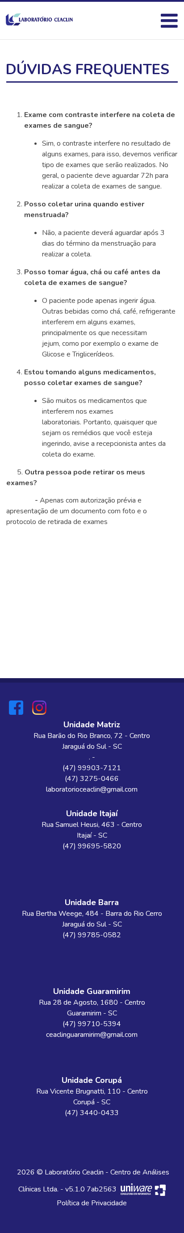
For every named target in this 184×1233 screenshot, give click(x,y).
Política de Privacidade (92, 1203)
